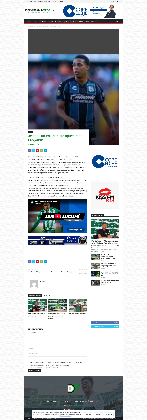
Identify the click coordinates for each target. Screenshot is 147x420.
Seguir (116, 326)
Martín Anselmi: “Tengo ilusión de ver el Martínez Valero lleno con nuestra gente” (36, 315)
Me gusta (115, 322)
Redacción (32, 144)
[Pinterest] (37, 150)
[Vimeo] (116, 1)
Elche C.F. (34, 26)
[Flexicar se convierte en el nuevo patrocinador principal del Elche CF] (78, 305)
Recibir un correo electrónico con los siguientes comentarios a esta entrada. (50, 365)
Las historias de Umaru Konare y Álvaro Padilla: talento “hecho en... (110, 273)
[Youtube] (118, 1)
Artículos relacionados (35, 295)
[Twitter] (114, 1)
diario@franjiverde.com (77, 405)
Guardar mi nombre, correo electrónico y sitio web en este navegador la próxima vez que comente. (57, 362)
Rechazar (98, 414)
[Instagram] (112, 1)
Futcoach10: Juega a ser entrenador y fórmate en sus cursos (74, 273)
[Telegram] (45, 150)
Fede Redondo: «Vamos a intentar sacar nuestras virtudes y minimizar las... (108, 256)
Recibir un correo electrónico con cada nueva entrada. (44, 367)
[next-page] (32, 322)
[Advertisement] (73, 41)
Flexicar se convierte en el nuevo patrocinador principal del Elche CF (109, 265)
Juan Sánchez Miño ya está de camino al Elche (41, 272)
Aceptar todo (88, 414)
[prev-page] (29, 322)
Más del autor (46, 295)
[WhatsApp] (41, 150)
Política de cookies (65, 416)
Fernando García (95, 245)
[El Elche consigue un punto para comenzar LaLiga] (95, 283)
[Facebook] (110, 1)
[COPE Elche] (88, 11)
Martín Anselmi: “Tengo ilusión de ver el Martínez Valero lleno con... (104, 242)
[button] (117, 21)
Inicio (29, 26)
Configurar (108, 414)
